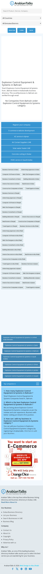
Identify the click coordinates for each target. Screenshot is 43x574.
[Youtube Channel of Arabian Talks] (30, 569)
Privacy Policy (8, 539)
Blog (31, 30)
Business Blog (8, 521)
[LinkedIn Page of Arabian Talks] (26, 569)
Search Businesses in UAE (12, 518)
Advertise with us (9, 543)
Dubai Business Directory (12, 512)
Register (12, 30)
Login (21, 30)
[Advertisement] (21, 59)
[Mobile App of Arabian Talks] (22, 569)
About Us (6, 533)
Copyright (7, 536)
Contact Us (7, 530)
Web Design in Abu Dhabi (29, 565)
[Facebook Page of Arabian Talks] (13, 569)
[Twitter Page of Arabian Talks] (17, 569)
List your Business (10, 515)
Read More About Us (9, 502)
